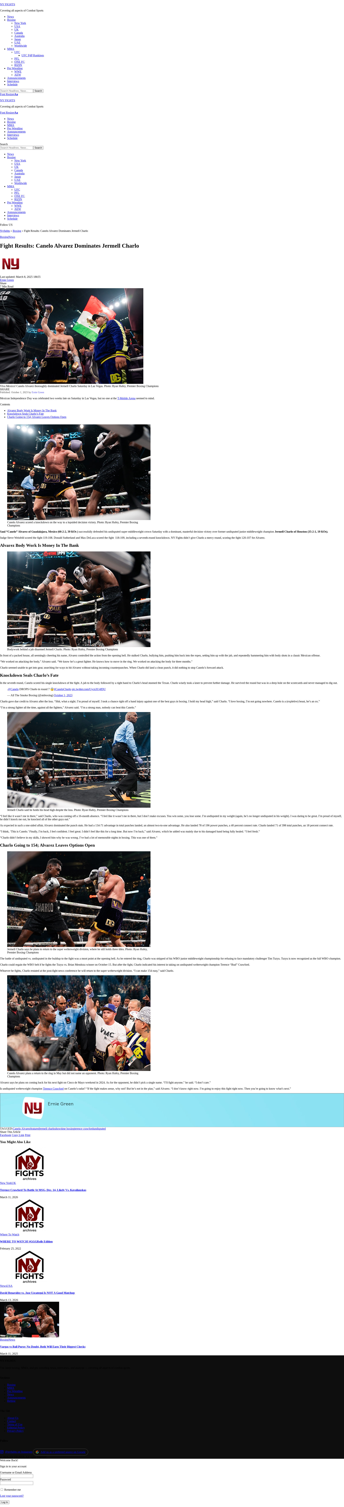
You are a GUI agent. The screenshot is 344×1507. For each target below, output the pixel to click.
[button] (9, 94)
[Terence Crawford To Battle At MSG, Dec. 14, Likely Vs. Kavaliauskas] (29, 1179)
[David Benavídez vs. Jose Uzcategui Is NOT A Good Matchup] (29, 1282)
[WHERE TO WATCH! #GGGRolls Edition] (29, 1231)
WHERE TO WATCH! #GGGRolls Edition (26, 1241)
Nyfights (5, 230)
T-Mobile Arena (126, 398)
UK (14, 1183)
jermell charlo (47, 1128)
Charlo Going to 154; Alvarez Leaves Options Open (36, 416)
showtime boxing (64, 1128)
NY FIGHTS (7, 4)
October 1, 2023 (63, 695)
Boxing (17, 230)
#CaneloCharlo (62, 689)
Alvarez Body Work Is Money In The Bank (32, 410)
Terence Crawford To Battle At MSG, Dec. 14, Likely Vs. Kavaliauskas (43, 1190)
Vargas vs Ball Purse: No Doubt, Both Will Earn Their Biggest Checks (42, 1346)
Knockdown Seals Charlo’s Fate (25, 413)
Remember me (12, 1489)
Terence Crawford (53, 1088)
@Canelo (13, 689)
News (11, 236)
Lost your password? (12, 1495)
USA (10, 1285)
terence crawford (83, 1128)
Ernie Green (7, 280)
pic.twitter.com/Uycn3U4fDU (89, 689)
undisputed (99, 1128)
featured (34, 1128)
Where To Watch (9, 1234)
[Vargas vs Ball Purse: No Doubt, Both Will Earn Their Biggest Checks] (29, 1336)
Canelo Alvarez (21, 1128)
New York (6, 1183)
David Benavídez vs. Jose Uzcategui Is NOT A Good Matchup (37, 1292)
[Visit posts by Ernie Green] (11, 273)
